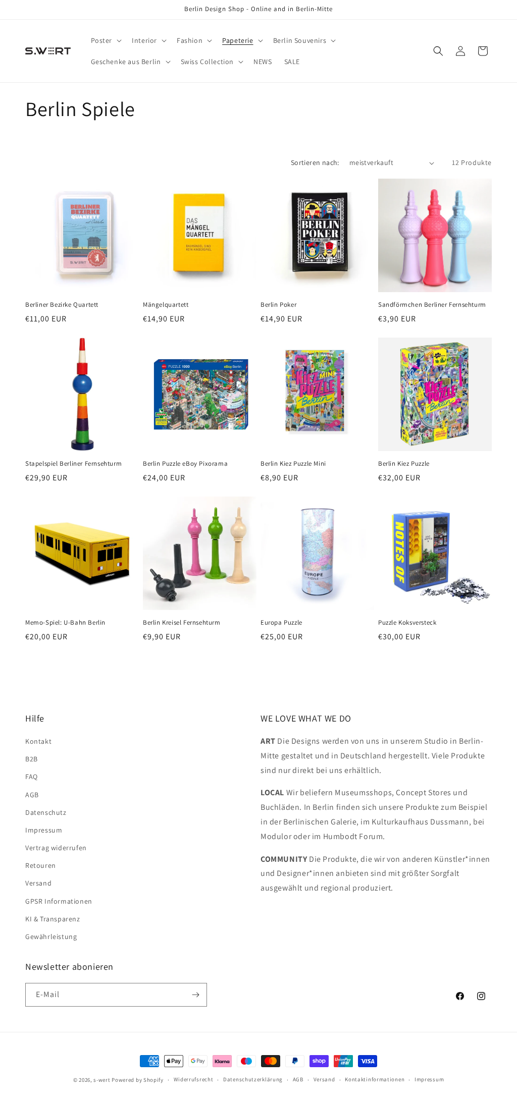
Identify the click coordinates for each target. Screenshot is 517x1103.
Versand (38, 883)
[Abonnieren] (195, 995)
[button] (105, 40)
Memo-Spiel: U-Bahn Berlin (65, 623)
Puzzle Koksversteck (407, 623)
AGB (32, 794)
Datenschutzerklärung (253, 1079)
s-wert (101, 1079)
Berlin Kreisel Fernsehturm (182, 623)
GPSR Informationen (58, 901)
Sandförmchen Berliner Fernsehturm (432, 305)
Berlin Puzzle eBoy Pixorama (185, 464)
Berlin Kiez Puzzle (404, 464)
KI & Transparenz (52, 918)
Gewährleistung (51, 936)
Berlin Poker (278, 305)
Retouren (40, 865)
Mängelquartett (165, 305)
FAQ (31, 776)
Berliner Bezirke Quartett (61, 305)
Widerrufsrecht (194, 1079)
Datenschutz (46, 812)
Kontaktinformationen (374, 1079)
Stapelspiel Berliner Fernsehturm (73, 464)
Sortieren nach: (315, 162)
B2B (31, 758)
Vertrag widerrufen (56, 847)
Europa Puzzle (281, 623)
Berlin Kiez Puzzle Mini (293, 464)
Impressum (43, 830)
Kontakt (38, 741)
